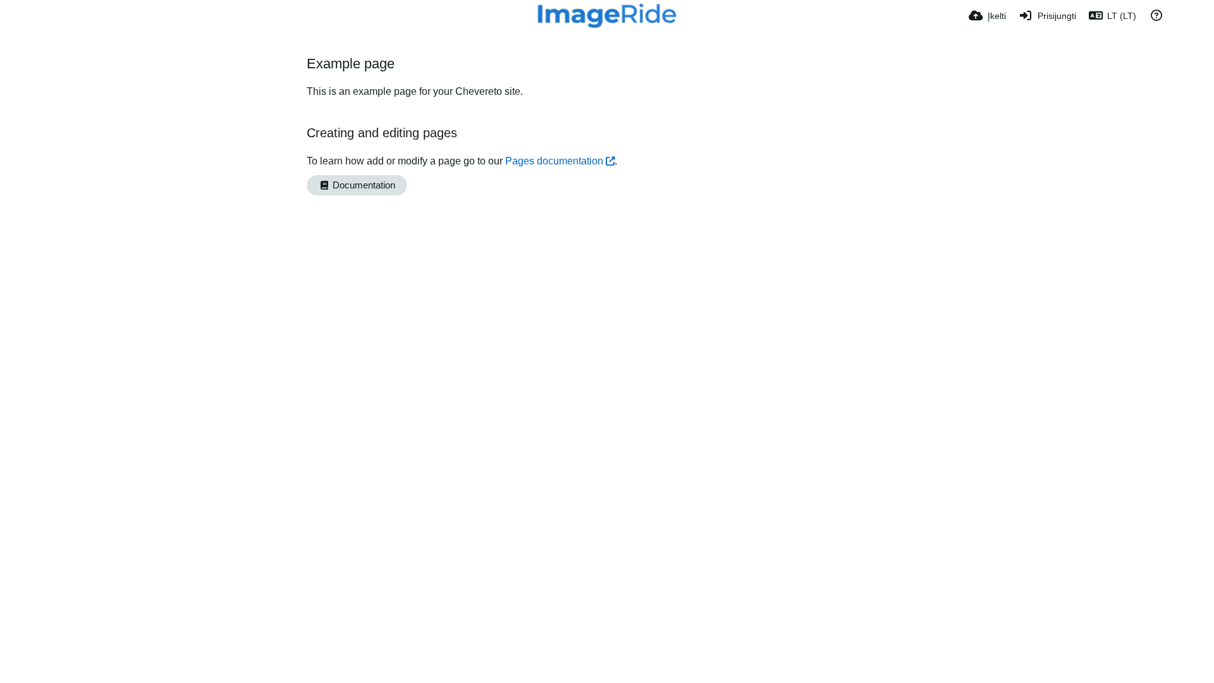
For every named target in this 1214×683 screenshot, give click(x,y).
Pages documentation (554, 161)
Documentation (362, 185)
